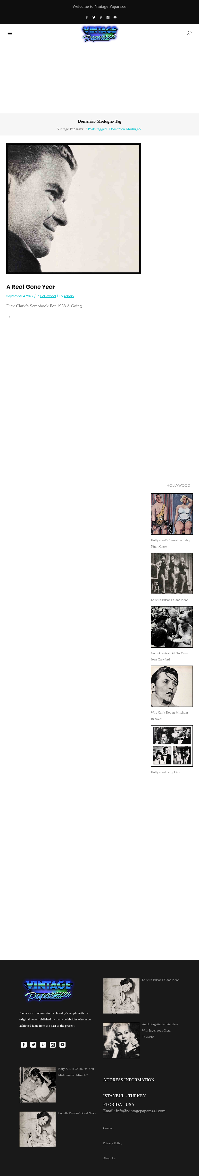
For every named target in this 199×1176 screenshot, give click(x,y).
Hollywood (48, 296)
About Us (109, 1158)
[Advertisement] (99, 77)
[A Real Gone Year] (73, 208)
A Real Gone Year (30, 287)
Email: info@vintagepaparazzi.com (134, 1110)
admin (69, 296)
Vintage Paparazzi (70, 129)
